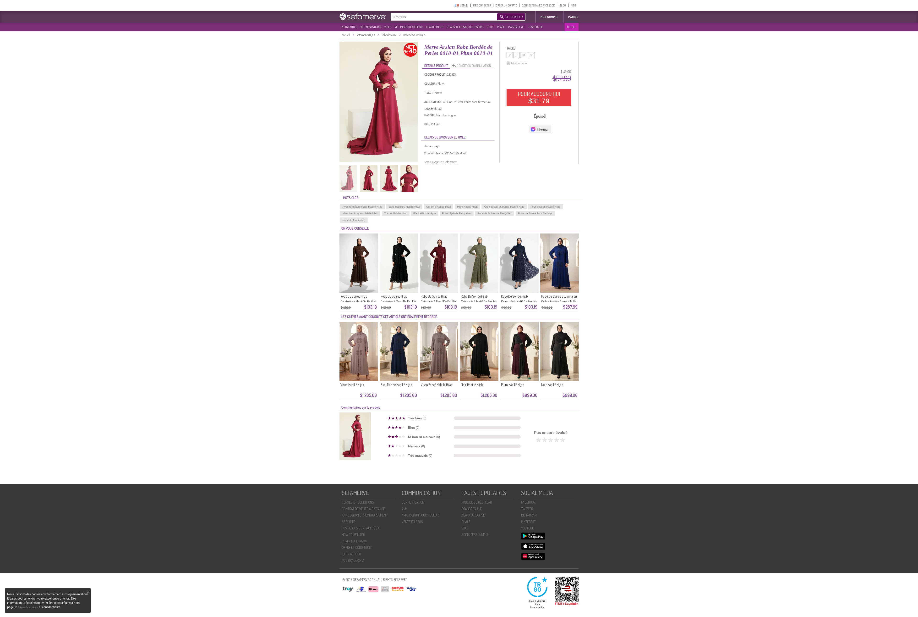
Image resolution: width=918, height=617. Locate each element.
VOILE (387, 27)
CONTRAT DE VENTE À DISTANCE (363, 509)
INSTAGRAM (529, 515)
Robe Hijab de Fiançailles (456, 213)
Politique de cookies (27, 607)
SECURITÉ (348, 522)
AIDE (573, 5)
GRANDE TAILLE (434, 27)
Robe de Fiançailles (354, 220)
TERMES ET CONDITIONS (358, 502)
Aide (404, 509)
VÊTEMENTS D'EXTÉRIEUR (408, 27)
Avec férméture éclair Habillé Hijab (362, 206)
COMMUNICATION (413, 502)
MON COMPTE (549, 17)
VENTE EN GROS (412, 522)
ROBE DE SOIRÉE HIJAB (476, 502)
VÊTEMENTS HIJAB (371, 27)
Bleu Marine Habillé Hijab (396, 385)
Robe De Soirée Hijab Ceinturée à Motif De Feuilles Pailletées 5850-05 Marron (358, 301)
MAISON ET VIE (516, 27)
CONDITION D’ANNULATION (474, 66)
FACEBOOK (528, 502)
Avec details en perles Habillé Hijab (504, 206)
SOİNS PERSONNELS (474, 535)
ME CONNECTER (482, 5)
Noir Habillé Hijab (472, 385)
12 (531, 55)
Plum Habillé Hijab (467, 206)
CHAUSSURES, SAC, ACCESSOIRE (465, 27)
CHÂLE (465, 522)
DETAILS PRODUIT (436, 66)
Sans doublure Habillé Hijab (404, 206)
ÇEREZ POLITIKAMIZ (354, 541)
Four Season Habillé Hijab (545, 206)
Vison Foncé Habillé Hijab (437, 385)
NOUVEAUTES (349, 27)
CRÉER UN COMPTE (506, 5)
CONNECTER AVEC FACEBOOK (538, 5)
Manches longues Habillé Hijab (360, 213)
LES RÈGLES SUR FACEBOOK (360, 528)
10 (524, 55)
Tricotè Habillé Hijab (395, 213)
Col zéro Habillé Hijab (438, 206)
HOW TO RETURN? (353, 535)
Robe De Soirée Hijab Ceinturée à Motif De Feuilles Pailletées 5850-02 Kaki (479, 301)
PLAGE (501, 27)
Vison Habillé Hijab (352, 385)
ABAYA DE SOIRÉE (473, 515)
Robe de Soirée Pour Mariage (535, 213)
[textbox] (443, 17)
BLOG (563, 5)
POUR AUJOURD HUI (539, 97)
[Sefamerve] (363, 16)
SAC (464, 528)
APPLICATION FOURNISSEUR (420, 515)
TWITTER (527, 509)
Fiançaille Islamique (424, 213)
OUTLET (571, 27)
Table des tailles (519, 63)
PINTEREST (528, 522)
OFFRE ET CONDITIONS (357, 547)
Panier (573, 17)
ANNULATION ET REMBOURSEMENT (365, 515)
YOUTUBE (527, 528)
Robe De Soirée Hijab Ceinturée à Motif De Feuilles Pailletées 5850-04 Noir (398, 301)
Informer (543, 129)
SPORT (490, 27)
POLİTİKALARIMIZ (353, 560)
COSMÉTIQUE (535, 27)
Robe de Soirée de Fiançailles (494, 213)
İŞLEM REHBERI (351, 554)
